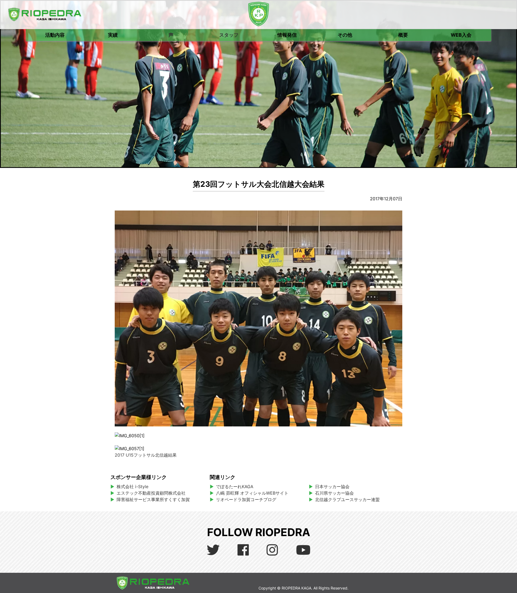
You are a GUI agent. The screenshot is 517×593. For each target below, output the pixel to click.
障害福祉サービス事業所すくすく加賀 (153, 499)
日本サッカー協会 (332, 486)
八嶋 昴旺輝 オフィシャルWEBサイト (254, 493)
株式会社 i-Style (132, 486)
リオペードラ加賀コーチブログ (246, 499)
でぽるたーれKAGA (234, 486)
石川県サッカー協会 (334, 493)
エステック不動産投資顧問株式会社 (151, 493)
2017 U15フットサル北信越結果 (146, 455)
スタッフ (229, 35)
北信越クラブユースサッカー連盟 (347, 499)
